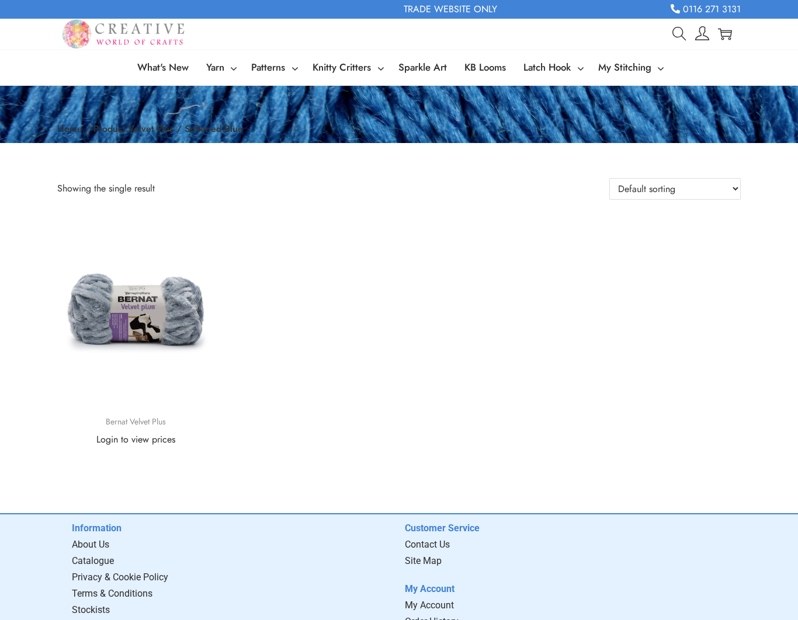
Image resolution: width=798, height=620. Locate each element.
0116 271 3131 (710, 9)
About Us (90, 544)
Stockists (91, 609)
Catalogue (93, 560)
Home (69, 128)
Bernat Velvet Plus (136, 421)
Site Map (423, 560)
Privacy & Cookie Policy (120, 577)
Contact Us (427, 544)
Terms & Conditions (112, 593)
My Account (429, 605)
